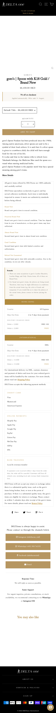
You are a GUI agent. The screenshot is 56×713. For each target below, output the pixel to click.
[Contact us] (50, 707)
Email (29, 564)
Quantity (28, 118)
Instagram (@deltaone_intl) (29, 537)
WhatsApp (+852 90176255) (29, 546)
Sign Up (28, 696)
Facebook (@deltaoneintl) (28, 555)
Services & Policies (28, 687)
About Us (28, 679)
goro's (28, 75)
